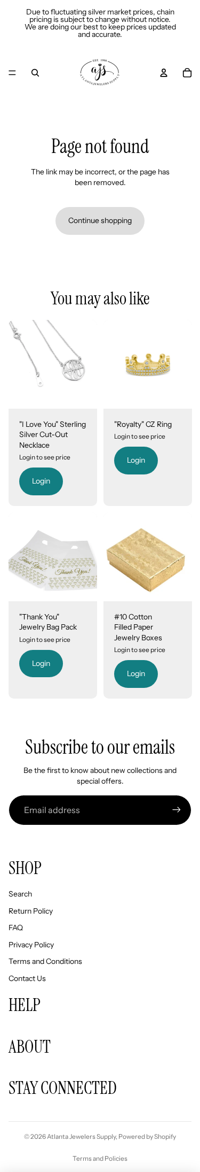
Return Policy (31, 911)
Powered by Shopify (147, 1136)
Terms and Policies (100, 1158)
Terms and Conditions (45, 961)
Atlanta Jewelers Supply (81, 1136)
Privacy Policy (31, 944)
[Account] (163, 73)
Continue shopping (100, 220)
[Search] (35, 73)
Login (41, 481)
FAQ (16, 927)
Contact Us (27, 978)
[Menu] (12, 72)
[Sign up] (176, 810)
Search (20, 894)
